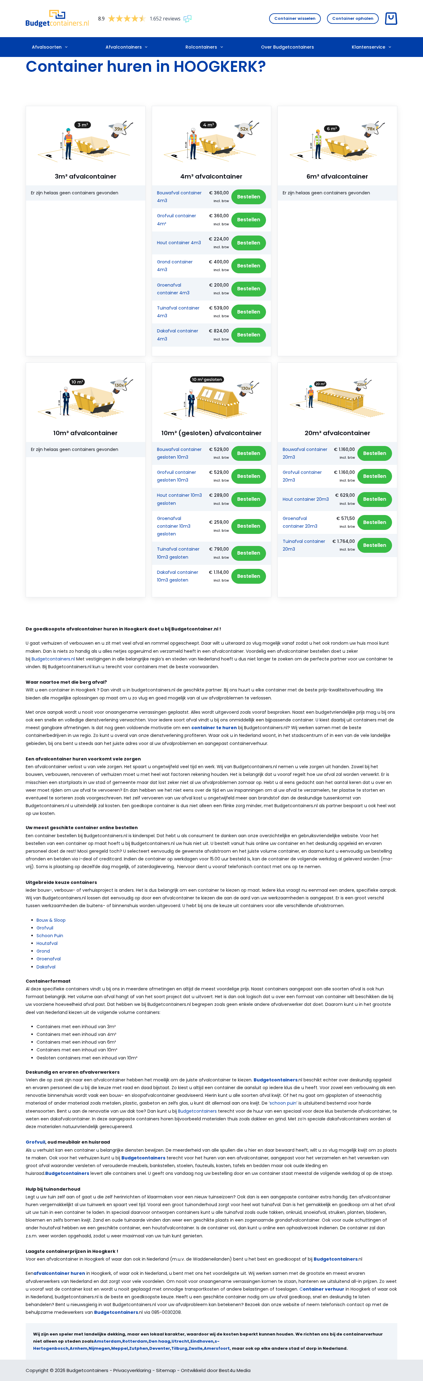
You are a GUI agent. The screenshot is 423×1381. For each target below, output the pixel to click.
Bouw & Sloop (51, 920)
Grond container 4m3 (175, 266)
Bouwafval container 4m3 (179, 197)
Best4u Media (235, 1370)
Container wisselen (295, 18)
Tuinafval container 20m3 (304, 545)
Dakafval (46, 967)
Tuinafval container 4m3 (178, 312)
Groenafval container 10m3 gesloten (173, 526)
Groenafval (49, 959)
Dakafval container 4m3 (177, 335)
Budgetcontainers (197, 1111)
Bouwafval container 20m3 (305, 453)
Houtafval (47, 943)
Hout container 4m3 (179, 243)
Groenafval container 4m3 (173, 289)
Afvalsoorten (47, 47)
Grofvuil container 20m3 (302, 476)
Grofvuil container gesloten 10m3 (176, 476)
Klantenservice (368, 47)
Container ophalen (352, 18)
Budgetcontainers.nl (53, 659)
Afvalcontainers (124, 47)
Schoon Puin (50, 936)
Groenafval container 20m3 (300, 522)
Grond (43, 951)
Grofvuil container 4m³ (176, 220)
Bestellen (248, 196)
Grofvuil (45, 928)
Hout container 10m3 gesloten (179, 499)
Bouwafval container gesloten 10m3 (179, 453)
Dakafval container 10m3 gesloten (177, 576)
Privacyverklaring (132, 1370)
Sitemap (166, 1370)
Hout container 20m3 (306, 499)
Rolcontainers (201, 47)
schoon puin (283, 1103)
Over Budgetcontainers (287, 47)
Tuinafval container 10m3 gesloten (178, 553)
